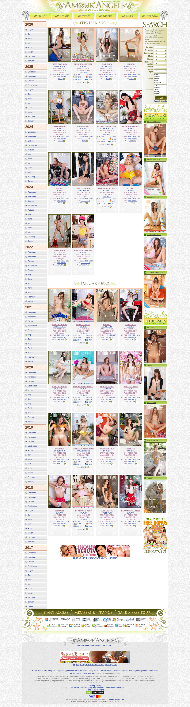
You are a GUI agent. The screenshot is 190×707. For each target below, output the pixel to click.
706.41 (90, 524)
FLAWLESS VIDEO (83, 325)
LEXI (131, 203)
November (32, 76)
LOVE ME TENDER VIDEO (83, 387)
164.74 (90, 402)
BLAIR (108, 401)
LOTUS (84, 82)
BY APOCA (107, 389)
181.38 (90, 79)
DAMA (108, 79)
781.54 (103, 201)
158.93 (90, 340)
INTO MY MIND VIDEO (83, 511)
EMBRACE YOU (107, 511)
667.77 (79, 340)
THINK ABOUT (130, 325)
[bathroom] (160, 83)
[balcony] (160, 79)
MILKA (60, 203)
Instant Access (86, 670)
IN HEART (130, 188)
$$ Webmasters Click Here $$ (82, 673)
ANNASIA (131, 463)
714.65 (79, 79)
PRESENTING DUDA (59, 64)
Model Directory (44, 670)
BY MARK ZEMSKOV (130, 66)
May (29, 43)
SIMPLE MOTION (83, 188)
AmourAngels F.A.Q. (150, 670)
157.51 (114, 203)
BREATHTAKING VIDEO (83, 64)
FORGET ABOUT (107, 387)
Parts (78, 74)
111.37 (90, 464)
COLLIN (131, 401)
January (31, 61)
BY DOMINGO (59, 451)
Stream (90, 74)
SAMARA (108, 144)
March (30, 52)
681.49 (90, 337)
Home (34, 670)
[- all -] (160, 75)
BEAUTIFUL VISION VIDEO (83, 449)
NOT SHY (107, 325)
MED (63, 74)
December (32, 72)
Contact (96, 670)
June (30, 39)
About (138, 670)
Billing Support (107, 670)
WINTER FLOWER (131, 387)
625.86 (90, 462)
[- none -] (160, 76)
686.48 (103, 141)
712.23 (103, 203)
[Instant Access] (53, 615)
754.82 (79, 337)
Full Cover (83, 72)
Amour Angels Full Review (124, 670)
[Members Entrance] (93, 615)
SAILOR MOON (59, 126)
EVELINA (60, 463)
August (31, 30)
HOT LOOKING (83, 126)
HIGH (58, 74)
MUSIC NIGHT (59, 250)
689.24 (114, 201)
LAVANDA (60, 265)
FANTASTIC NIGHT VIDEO (107, 188)
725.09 (90, 77)
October (31, 81)
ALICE (131, 79)
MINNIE (131, 141)
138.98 (90, 526)
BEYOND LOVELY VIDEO (107, 126)
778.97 (79, 524)
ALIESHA (84, 265)
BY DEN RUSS (107, 66)
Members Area (73, 670)
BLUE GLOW (107, 64)
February (31, 56)
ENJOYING (59, 449)
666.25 (79, 464)
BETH (84, 141)
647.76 (79, 402)
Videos (63, 670)
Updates (55, 670)
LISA (84, 343)
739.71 (103, 139)
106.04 (114, 141)
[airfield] (160, 90)
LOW (67, 74)
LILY (107, 339)
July (29, 34)
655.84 (90, 399)
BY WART (83, 66)
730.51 (79, 399)
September (32, 85)
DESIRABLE (59, 511)
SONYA (107, 463)
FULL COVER (61, 76)
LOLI (84, 203)
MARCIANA (60, 339)
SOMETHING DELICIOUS (83, 250)
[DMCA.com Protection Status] (95, 694)
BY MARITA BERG (59, 66)
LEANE (60, 141)
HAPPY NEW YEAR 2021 (130, 511)
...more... (31, 606)
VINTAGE (59, 188)
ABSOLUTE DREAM (59, 325)
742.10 (79, 462)
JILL (107, 206)
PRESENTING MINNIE (130, 126)
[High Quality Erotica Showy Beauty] (95, 662)
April (30, 47)
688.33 (79, 526)
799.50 (79, 77)
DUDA (60, 79)
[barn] (160, 81)
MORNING (131, 64)
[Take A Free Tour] (135, 615)
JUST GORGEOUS (107, 449)
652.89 (114, 139)
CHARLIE (108, 525)
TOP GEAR (130, 449)
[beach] (160, 94)
